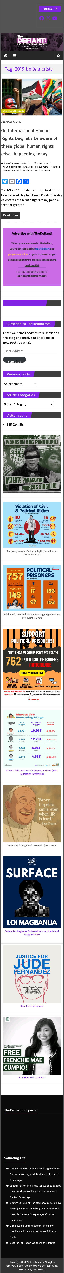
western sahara (42, 170)
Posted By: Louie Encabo (15, 163)
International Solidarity (13, 110)
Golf (12, 1168)
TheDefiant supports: (20, 1110)
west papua (28, 170)
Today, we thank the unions (39, 1242)
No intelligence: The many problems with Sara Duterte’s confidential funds (33, 1231)
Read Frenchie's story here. (32, 1077)
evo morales (45, 166)
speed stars (16, 1185)
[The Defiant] (32, 42)
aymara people (30, 166)
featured (56, 166)
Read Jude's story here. (32, 1006)
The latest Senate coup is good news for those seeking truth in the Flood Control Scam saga (35, 1174)
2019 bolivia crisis (14, 166)
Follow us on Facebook (24, 303)
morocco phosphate (12, 170)
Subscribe (14, 361)
